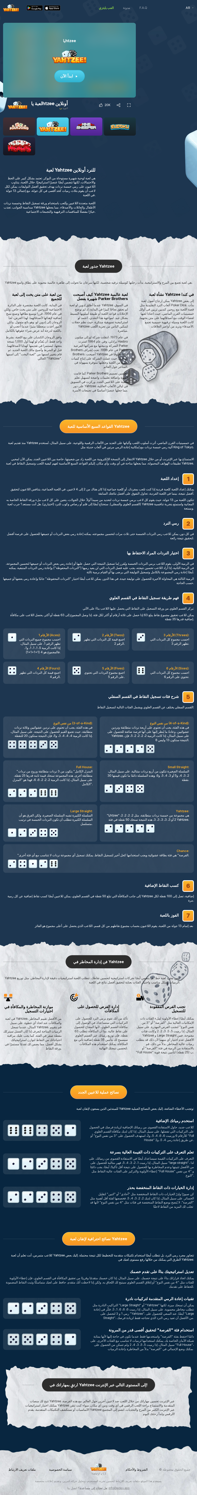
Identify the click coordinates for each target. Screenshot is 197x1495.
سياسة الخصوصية (60, 1469)
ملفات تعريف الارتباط (22, 1469)
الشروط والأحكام (137, 1469)
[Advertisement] (168, 47)
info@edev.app (119, 1488)
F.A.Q (143, 8)
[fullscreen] (129, 105)
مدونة (126, 8)
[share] (118, 105)
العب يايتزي (106, 8)
